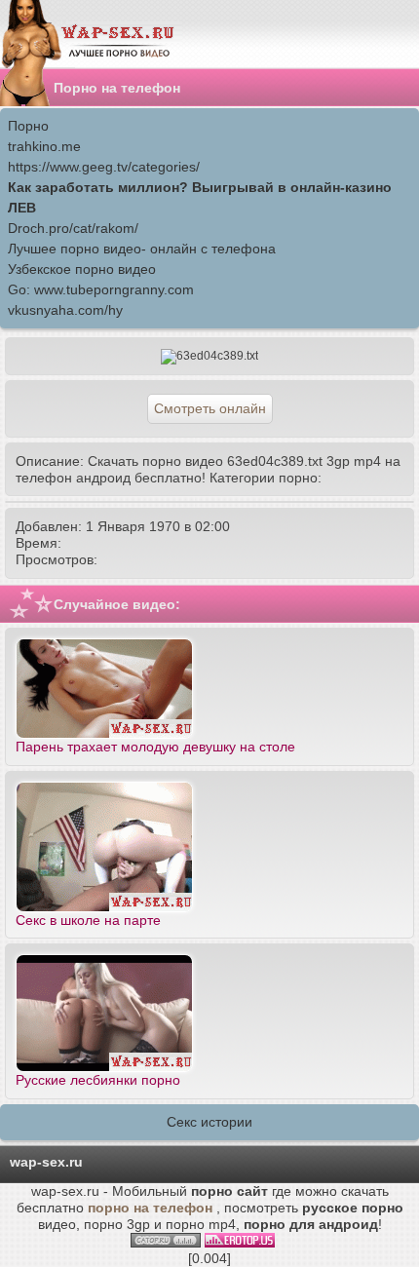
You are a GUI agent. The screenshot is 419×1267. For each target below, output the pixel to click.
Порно (28, 126)
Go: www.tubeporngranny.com (101, 289)
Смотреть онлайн (210, 408)
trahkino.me (44, 146)
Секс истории (209, 1122)
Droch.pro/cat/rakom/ (73, 228)
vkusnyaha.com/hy (65, 310)
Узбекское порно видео (82, 269)
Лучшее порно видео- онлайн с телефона (142, 248)
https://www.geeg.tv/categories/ (104, 166)
